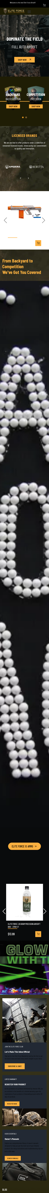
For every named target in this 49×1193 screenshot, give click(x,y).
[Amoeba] (12, 167)
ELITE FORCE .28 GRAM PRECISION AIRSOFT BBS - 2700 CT (24, 925)
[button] (23, 117)
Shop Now (22, 59)
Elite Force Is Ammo (22, 846)
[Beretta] (36, 167)
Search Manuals (12, 1158)
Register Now (12, 1104)
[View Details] (38, 243)
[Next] (28, 178)
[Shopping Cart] (44, 5)
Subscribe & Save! (15, 1066)
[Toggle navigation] (30, 11)
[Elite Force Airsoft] (14, 11)
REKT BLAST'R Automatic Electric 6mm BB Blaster (24, 234)
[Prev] (21, 178)
